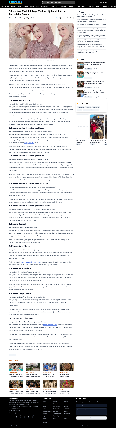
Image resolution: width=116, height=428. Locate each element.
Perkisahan (67, 413)
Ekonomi (25, 6)
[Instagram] (98, 2)
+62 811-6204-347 (16, 410)
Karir (104, 426)
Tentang (99, 426)
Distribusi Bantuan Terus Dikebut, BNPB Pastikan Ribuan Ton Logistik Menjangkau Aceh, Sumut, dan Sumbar (90, 46)
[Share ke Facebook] (56, 17)
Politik (37, 6)
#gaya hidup (81, 107)
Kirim (91, 418)
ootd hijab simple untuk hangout (31, 262)
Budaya (52, 6)
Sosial (58, 6)
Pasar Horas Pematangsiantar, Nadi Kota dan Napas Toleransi (91, 25)
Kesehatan (64, 6)
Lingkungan (46, 416)
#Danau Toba (96, 107)
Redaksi (83, 426)
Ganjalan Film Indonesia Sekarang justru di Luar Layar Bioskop (94, 63)
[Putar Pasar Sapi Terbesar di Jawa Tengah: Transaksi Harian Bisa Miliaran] (97, 127)
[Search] (73, 2)
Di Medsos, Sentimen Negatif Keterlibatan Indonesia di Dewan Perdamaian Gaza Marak (91, 20)
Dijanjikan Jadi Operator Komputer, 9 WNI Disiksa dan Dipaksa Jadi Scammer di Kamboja (90, 40)
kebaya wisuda (29, 143)
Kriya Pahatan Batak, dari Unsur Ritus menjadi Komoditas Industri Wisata (94, 92)
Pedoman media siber (91, 426)
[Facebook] (96, 2)
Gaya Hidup (56, 416)
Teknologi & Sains (82, 6)
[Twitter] (101, 2)
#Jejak (79, 110)
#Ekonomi (88, 107)
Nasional (13, 6)
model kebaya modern (50, 325)
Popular (45, 422)
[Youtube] (103, 2)
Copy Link (70, 18)
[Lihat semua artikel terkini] (105, 60)
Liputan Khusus (57, 413)
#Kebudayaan (86, 110)
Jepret (65, 418)
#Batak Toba (95, 110)
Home (1, 6)
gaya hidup (12, 354)
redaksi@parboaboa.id (17, 413)
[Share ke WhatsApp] (63, 17)
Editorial (104, 6)
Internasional (44, 6)
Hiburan (98, 6)
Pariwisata (66, 416)
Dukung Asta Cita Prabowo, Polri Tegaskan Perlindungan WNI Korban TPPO (88, 51)
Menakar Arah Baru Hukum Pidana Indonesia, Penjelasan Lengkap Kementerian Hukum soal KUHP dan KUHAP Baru (91, 30)
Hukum (32, 6)
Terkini (7, 6)
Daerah (19, 6)
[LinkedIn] (106, 2)
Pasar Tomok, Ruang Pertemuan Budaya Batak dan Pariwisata (94, 82)
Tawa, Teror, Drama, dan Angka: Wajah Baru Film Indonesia (93, 73)
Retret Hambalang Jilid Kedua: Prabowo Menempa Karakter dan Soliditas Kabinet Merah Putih (91, 36)
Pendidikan (72, 6)
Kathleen (33, 18)
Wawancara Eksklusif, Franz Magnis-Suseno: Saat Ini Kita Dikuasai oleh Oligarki (90, 15)
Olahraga (91, 6)
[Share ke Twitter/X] (60, 17)
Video (54, 418)
